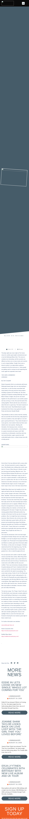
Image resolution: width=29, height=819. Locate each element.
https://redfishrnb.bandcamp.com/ (10, 636)
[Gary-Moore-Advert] (14, 447)
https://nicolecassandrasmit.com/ (9, 630)
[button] (23, 3)
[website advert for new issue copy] (14, 656)
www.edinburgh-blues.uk (7, 625)
